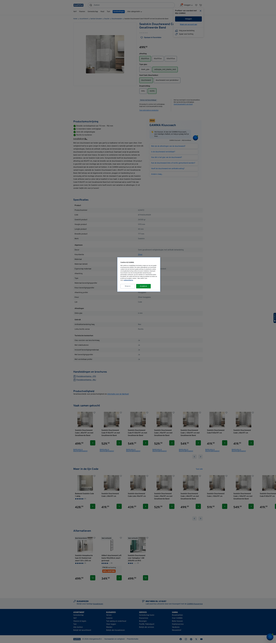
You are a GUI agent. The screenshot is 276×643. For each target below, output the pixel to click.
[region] (138, 274)
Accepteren (143, 286)
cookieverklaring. (128, 280)
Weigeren (128, 286)
